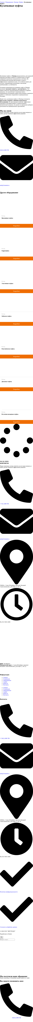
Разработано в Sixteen (6, 934)
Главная (2, 2)
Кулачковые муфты (11, 5)
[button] (16, 226)
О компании (6, 679)
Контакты (6, 685)
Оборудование (9, 2)
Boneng (16, 2)
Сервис (5, 682)
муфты (21, 2)
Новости (5, 683)
